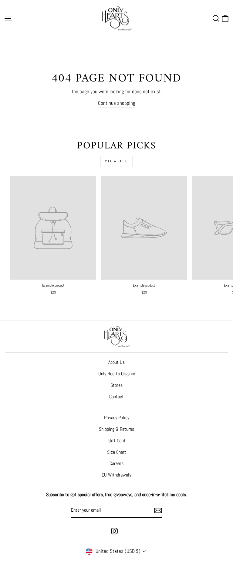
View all (116, 161)
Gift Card (116, 440)
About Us (116, 362)
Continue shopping (116, 103)
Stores (116, 385)
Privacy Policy (116, 417)
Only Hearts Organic (116, 373)
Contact (116, 397)
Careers (116, 463)
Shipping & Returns (116, 429)
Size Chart (116, 452)
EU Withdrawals (116, 475)
